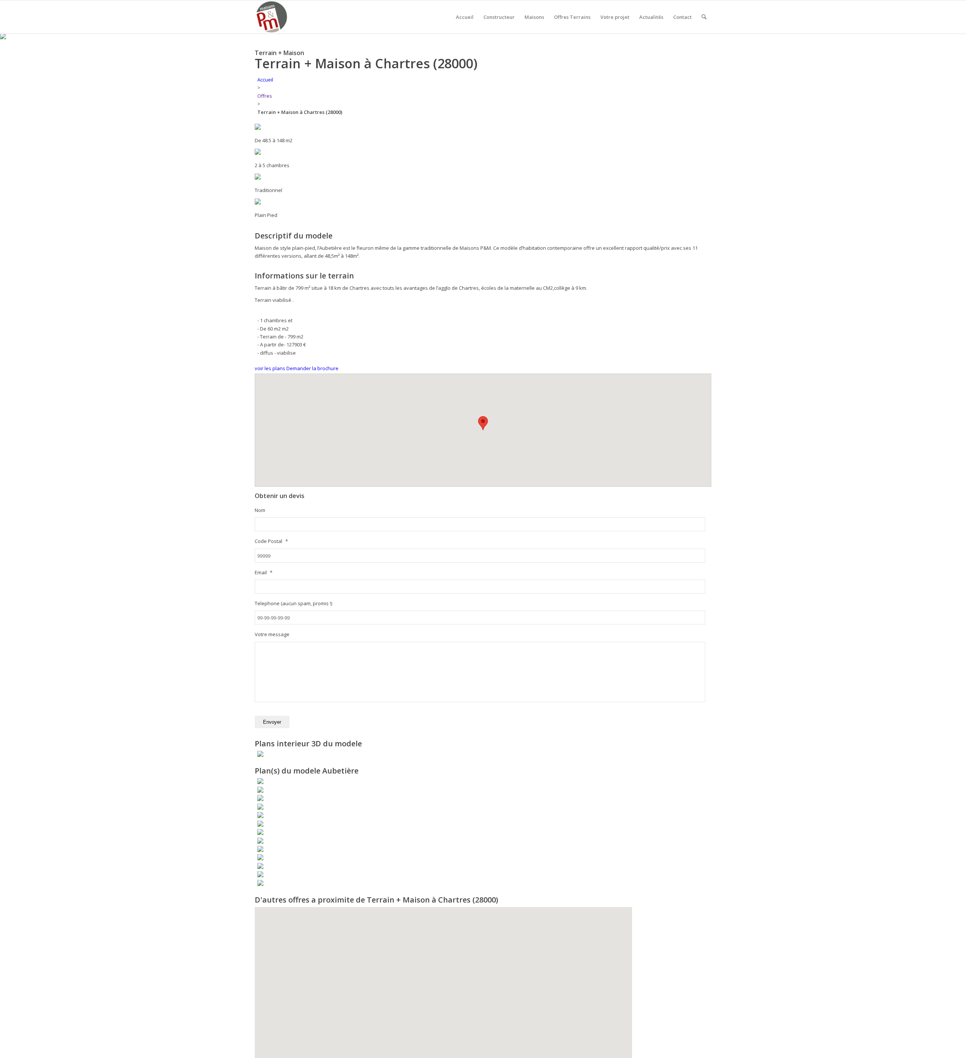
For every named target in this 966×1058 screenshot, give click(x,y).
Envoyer (272, 722)
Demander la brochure (312, 368)
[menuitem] (464, 17)
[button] (483, 423)
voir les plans (270, 368)
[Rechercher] (704, 17)
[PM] (271, 17)
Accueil (265, 79)
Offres (264, 95)
